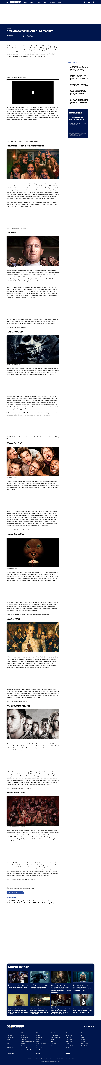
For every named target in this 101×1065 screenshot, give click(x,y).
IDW (7, 1045)
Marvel (8, 1039)
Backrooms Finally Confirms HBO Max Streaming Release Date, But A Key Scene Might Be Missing (18, 1011)
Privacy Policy (78, 135)
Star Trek (83, 1041)
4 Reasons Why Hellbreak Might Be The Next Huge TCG (79, 85)
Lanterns (38, 1045)
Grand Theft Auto (85, 1045)
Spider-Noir (38, 1039)
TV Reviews (39, 1037)
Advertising (38, 1058)
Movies (32, 2)
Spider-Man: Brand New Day (28, 1041)
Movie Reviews (24, 1037)
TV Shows (75, 1007)
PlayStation (53, 1043)
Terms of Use (77, 134)
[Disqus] (33, 923)
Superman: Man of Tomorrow (28, 1050)
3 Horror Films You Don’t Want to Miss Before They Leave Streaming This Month (39, 987)
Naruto (67, 1043)
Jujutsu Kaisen (69, 1041)
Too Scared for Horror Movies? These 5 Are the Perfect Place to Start (18, 987)
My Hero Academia (70, 1045)
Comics (26, 2)
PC (52, 1045)
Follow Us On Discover (15, 892)
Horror (8, 27)
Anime (45, 2)
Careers (52, 1058)
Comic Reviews (10, 1037)
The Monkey (31, 888)
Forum (59, 2)
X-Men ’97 (38, 1041)
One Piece (68, 1047)
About (45, 1058)
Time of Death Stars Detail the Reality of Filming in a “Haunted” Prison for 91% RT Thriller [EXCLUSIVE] (82, 988)
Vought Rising (39, 1047)
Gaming (40, 2)
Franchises (84, 1033)
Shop (38, 1053)
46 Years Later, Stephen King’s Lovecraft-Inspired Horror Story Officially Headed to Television (78, 92)
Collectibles (52, 2)
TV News (38, 1035)
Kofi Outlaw (11, 35)
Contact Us (30, 1058)
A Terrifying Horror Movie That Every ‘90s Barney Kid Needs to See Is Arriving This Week (79, 77)
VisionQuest (39, 1050)
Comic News (9, 1035)
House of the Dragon (41, 1043)
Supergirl (23, 1039)
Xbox (52, 1041)
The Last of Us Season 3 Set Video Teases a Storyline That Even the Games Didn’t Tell (82, 1010)
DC (7, 1041)
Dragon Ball (69, 1037)
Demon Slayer (69, 1039)
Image (8, 1043)
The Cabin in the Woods (23, 888)
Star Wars (83, 1039)
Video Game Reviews (56, 1037)
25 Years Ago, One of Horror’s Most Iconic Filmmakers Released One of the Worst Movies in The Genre (60, 1011)
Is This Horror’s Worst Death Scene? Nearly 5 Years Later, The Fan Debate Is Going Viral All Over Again (39, 1011)
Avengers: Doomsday (26, 1047)
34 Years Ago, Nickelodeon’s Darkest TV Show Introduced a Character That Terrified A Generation (79, 101)
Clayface (23, 1043)
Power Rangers (84, 1043)
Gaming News (54, 1035)
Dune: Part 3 (24, 1045)
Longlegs (16, 888)
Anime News (69, 1035)
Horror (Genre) (10, 888)
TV (36, 2)
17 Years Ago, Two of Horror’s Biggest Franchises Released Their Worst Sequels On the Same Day (79, 68)
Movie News (24, 1035)
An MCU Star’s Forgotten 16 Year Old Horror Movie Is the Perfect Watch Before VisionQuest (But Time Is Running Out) (30, 902)
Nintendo (53, 1039)
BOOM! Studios (10, 1047)
